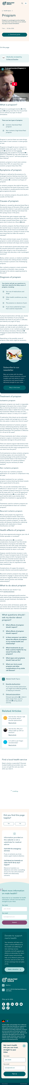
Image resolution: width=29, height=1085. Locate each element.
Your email (5, 913)
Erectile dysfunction (13, 684)
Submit (14, 922)
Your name (5, 905)
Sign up (14, 1074)
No (20, 823)
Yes (9, 823)
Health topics (7, 10)
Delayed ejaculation (13, 694)
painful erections (8, 591)
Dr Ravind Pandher (12, 59)
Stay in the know (14, 387)
